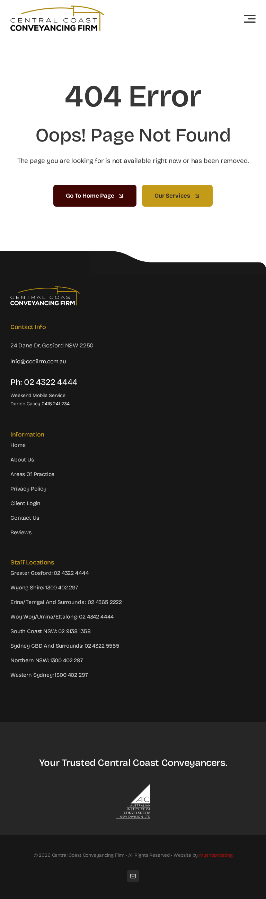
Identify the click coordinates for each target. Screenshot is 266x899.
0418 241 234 (55, 404)
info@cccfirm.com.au (38, 361)
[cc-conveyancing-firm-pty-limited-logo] (57, 8)
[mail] (133, 876)
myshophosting (215, 855)
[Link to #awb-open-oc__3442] (250, 19)
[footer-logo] (45, 289)
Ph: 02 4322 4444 (43, 382)
